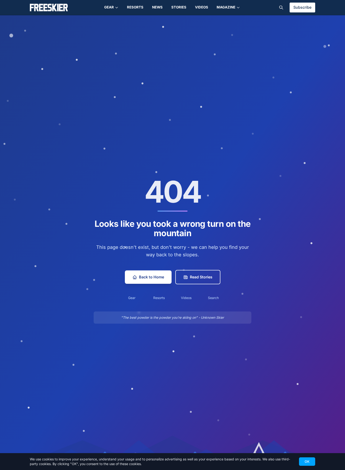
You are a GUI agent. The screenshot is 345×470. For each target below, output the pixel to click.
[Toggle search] (281, 7)
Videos (201, 7)
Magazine (226, 7)
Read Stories (201, 277)
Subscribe (302, 7)
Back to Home (151, 277)
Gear (109, 7)
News (157, 7)
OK (307, 461)
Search (213, 298)
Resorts (135, 7)
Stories (178, 7)
